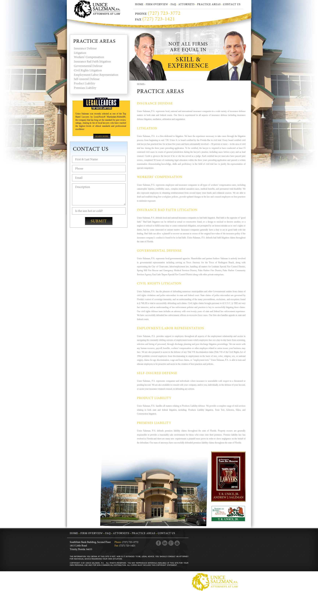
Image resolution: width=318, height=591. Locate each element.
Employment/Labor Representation (96, 75)
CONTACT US (232, 4)
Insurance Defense (85, 48)
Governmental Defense (88, 66)
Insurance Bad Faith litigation (92, 61)
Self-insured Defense (86, 79)
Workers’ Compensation (89, 57)
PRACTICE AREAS (209, 4)
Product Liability (84, 83)
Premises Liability (85, 88)
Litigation (80, 53)
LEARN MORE (101, 136)
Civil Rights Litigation (88, 70)
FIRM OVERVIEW (157, 4)
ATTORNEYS (186, 4)
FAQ (173, 4)
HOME (139, 4)
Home (140, 84)
